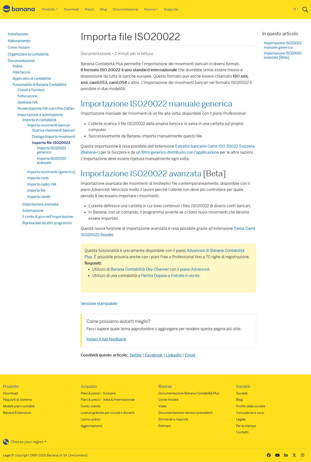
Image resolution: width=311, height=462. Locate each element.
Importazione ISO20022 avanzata (141, 173)
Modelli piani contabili (19, 406)
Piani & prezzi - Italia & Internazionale (108, 400)
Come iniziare (19, 47)
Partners (164, 426)
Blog (103, 9)
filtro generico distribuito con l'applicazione (180, 152)
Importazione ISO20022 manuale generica (156, 104)
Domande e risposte (173, 419)
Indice (17, 66)
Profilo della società (250, 406)
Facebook (154, 355)
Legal (6, 455)
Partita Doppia (154, 275)
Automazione (32, 210)
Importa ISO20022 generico (51, 150)
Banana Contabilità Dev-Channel (140, 269)
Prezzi (89, 9)
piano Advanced (194, 269)
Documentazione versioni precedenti (185, 413)
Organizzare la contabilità (28, 54)
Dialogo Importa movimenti (53, 136)
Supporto (171, 9)
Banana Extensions (17, 413)
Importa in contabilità (39, 120)
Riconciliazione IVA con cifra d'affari (46, 108)
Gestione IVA (27, 102)
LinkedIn (173, 355)
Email (190, 355)
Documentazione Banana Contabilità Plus (188, 393)
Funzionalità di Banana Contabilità (40, 84)
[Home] (19, 9)
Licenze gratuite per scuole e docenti (107, 413)
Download (71, 9)
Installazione (18, 34)
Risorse (150, 9)
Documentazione (125, 9)
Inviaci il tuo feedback (106, 339)
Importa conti (38, 178)
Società (241, 393)
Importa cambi (39, 197)
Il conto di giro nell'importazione (47, 216)
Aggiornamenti (91, 426)
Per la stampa (246, 426)
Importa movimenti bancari (48, 125)
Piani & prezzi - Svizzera (98, 393)
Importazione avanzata (40, 204)
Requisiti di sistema (17, 400)
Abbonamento (19, 41)
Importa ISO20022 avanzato (51, 160)
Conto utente (90, 406)
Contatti (242, 432)
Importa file (36, 190)
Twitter (135, 355)
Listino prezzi (90, 419)
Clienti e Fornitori (31, 90)
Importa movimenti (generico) (51, 172)
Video (162, 406)
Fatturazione (27, 96)
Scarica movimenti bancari (53, 130)
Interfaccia (21, 72)
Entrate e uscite (185, 275)
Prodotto (48, 9)
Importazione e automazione (40, 115)
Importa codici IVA (41, 184)
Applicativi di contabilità (32, 78)
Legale (240, 419)
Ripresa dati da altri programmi (47, 223)
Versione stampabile (99, 303)
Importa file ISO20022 (51, 143)
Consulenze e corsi (250, 413)
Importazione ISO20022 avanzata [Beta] (283, 55)
